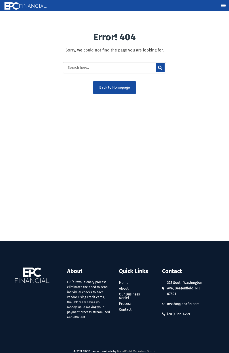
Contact (125, 309)
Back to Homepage (114, 87)
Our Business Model (129, 296)
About (124, 288)
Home (124, 283)
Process (125, 304)
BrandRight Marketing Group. (136, 351)
